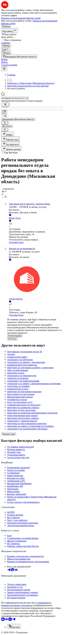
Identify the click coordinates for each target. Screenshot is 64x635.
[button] (4, 59)
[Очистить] (5, 104)
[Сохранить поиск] (4, 112)
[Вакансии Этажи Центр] (35, 279)
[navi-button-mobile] (4, 68)
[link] (6, 53)
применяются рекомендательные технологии (26, 604)
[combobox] (15, 98)
